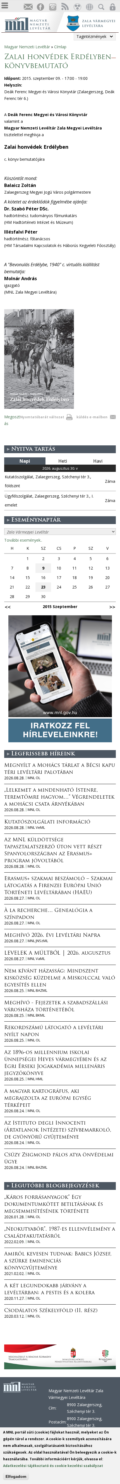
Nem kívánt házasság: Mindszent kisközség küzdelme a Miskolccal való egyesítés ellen (59, 978)
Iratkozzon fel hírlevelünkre (28, 7)
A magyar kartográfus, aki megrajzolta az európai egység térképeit (47, 1098)
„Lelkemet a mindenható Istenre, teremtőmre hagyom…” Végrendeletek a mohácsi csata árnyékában (59, 797)
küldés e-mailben (91, 417)
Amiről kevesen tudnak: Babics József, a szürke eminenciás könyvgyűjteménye (58, 1261)
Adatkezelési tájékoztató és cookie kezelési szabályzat (53, 1465)
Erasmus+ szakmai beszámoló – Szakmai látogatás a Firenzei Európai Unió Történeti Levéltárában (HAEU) (58, 886)
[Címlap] (33, 23)
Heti (62, 461)
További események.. (23, 540)
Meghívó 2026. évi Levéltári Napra (52, 935)
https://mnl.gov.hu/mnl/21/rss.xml (65, 7)
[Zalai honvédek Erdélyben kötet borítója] (39, 407)
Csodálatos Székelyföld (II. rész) (50, 1310)
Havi (97, 461)
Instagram (52, 7)
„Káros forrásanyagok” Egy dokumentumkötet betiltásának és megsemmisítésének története (53, 1204)
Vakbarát (77, 7)
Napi (25, 461)
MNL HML (35, 1079)
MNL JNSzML (38, 941)
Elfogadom (16, 1476)
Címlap (60, 46)
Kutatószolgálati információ (47, 822)
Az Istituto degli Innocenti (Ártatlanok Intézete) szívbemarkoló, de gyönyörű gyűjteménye (57, 1130)
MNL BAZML (37, 990)
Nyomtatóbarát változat (42, 417)
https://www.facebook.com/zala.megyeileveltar (40, 7)
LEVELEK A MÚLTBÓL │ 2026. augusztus (57, 953)
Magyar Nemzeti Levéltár (27, 46)
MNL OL (34, 778)
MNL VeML (36, 827)
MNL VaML (36, 958)
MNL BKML (36, 1015)
